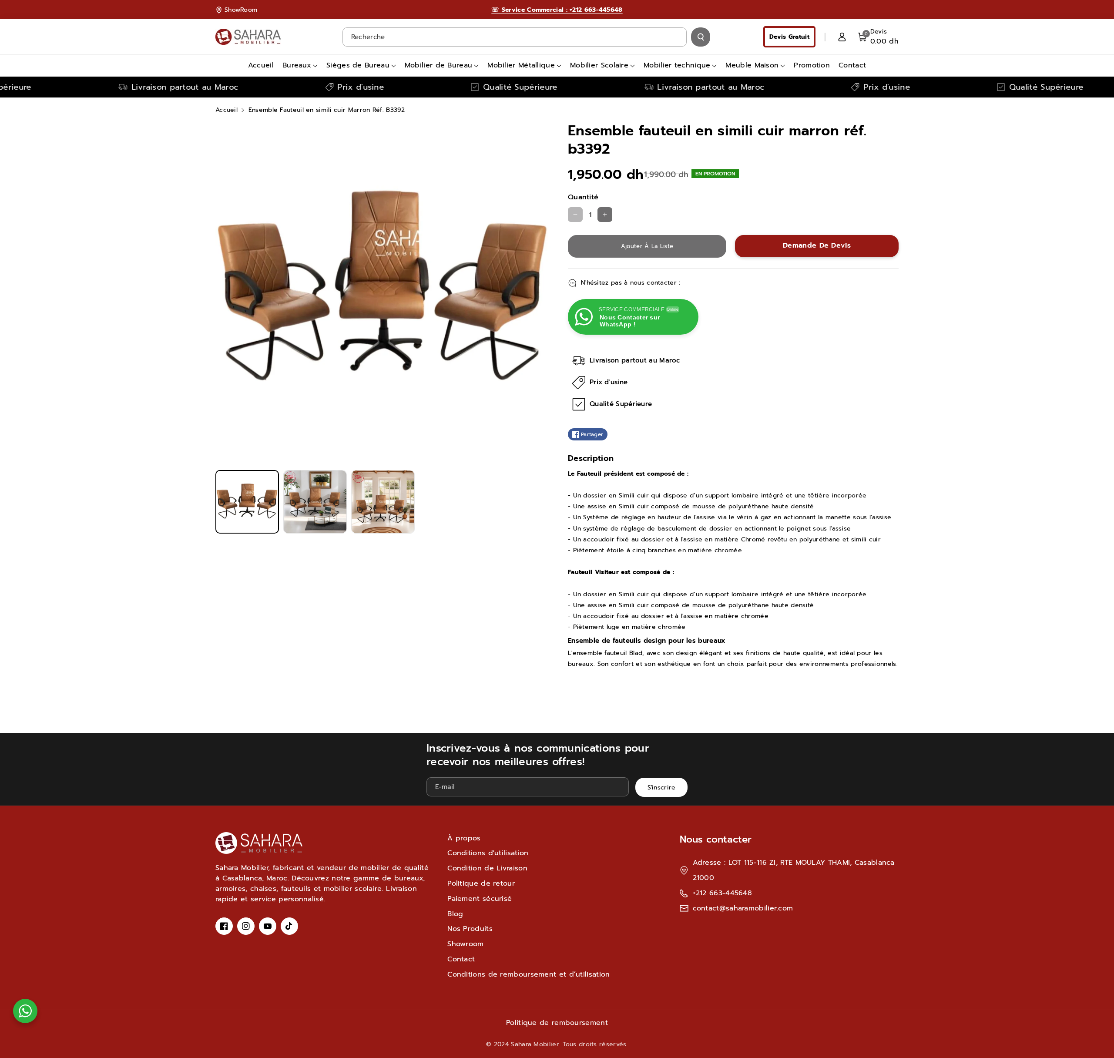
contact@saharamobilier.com (743, 908)
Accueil (226, 109)
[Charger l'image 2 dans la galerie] (315, 502)
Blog (455, 914)
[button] (878, 37)
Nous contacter (716, 839)
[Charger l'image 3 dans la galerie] (383, 502)
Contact (461, 959)
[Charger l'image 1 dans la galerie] (247, 502)
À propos (463, 838)
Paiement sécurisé (479, 898)
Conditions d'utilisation (487, 853)
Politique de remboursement (557, 1023)
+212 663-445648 (722, 893)
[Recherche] (700, 37)
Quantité (583, 197)
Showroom (465, 944)
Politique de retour (481, 883)
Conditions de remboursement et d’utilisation (528, 974)
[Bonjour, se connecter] (842, 37)
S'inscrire (662, 787)
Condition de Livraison (487, 868)
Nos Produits (470, 929)
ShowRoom (241, 9)
